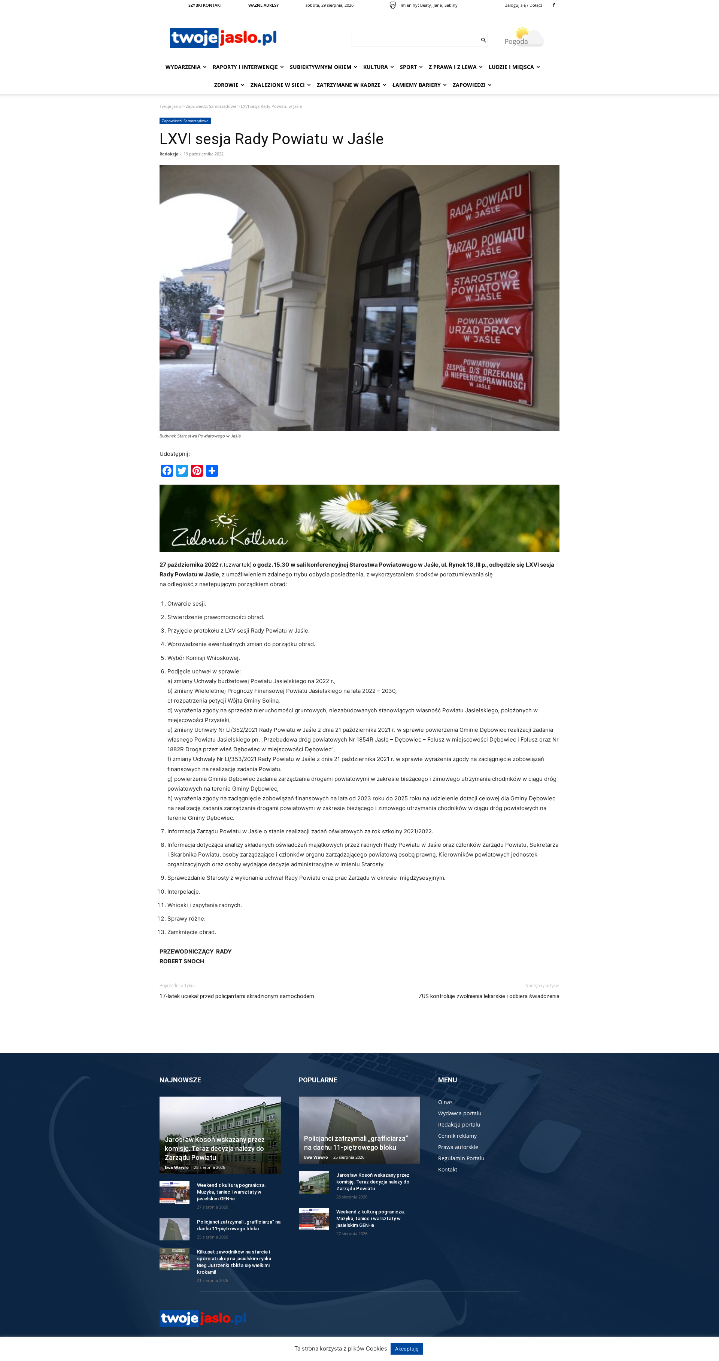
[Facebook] (553, 5)
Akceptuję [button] (407, 1349)
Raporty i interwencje (245, 66)
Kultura (375, 66)
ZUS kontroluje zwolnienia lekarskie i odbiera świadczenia (489, 996)
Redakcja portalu (459, 1124)
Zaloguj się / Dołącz (523, 5)
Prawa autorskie (458, 1147)
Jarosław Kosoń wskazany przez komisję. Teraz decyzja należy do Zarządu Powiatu (215, 1148)
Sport (408, 66)
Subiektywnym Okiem (320, 66)
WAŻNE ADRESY (263, 5)
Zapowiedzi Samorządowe (211, 106)
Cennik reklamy (457, 1135)
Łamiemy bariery (416, 84)
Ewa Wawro (177, 1167)
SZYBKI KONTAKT (205, 5)
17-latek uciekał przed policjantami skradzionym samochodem (237, 996)
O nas (445, 1102)
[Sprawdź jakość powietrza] (393, 5)
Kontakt (447, 1169)
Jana (438, 5)
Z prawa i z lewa (453, 66)
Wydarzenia (183, 66)
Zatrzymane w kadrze (348, 84)
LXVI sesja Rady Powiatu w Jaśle (272, 139)
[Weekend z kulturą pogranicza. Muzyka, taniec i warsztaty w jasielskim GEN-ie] (174, 1192)
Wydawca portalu (460, 1113)
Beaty (425, 5)
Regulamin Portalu (461, 1158)
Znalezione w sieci (278, 84)
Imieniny (409, 5)
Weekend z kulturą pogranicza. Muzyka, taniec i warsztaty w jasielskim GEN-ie (231, 1191)
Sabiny (451, 5)
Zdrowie (226, 84)
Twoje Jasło (170, 106)
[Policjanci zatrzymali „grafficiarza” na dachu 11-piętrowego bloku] (174, 1229)
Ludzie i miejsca (511, 66)
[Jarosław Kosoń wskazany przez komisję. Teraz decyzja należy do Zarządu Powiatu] (314, 1182)
